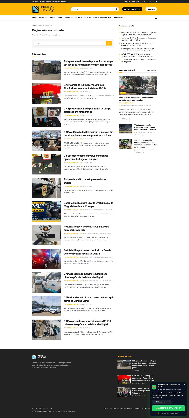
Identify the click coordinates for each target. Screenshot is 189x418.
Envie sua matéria (45, 1)
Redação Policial (72, 68)
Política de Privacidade (149, 408)
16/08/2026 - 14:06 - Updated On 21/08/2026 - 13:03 (96, 233)
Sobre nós (35, 1)
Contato (63, 1)
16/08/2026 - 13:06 (86, 328)
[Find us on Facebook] (142, 1)
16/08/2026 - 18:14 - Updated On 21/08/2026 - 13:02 (96, 210)
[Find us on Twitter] (145, 1)
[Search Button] (117, 9)
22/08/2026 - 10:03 (86, 91)
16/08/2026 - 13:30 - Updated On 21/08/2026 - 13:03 (96, 280)
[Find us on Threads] (147, 1)
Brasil (60, 18)
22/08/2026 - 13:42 (86, 68)
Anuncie (151, 9)
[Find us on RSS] (156, 1)
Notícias (42, 18)
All (148, 70)
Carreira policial (83, 18)
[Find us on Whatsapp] (153, 1)
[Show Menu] (156, 18)
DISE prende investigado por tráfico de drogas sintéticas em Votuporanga (144, 390)
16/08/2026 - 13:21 (86, 304)
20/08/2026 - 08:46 (87, 162)
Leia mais (125, 118)
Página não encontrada (45, 25)
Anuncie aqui (56, 1)
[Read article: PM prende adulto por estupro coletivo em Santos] (46, 188)
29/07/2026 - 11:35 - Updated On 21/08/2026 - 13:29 (135, 105)
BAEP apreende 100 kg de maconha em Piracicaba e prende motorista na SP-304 (143, 378)
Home (34, 18)
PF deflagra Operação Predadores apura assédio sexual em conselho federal (145, 127)
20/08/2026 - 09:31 (86, 139)
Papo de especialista (102, 18)
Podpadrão (118, 18)
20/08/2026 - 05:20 (86, 186)
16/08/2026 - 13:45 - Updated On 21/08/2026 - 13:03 (96, 257)
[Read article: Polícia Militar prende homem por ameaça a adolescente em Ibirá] (46, 235)
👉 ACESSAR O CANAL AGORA (168, 408)
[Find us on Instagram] (150, 1)
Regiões (68, 18)
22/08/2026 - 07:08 (86, 115)
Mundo (52, 18)
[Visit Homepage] (43, 9)
